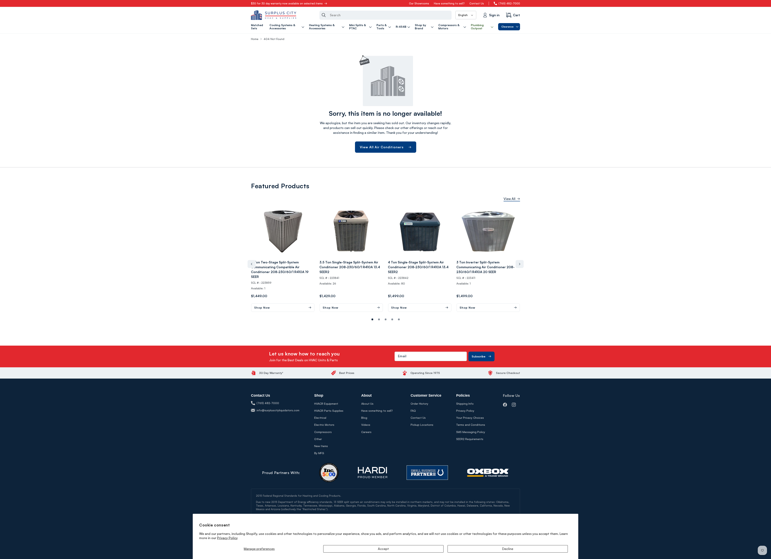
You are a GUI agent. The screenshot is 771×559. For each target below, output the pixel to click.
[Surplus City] (273, 15)
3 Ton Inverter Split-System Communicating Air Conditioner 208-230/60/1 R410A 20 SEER (485, 267)
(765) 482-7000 (509, 3)
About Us (367, 403)
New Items (321, 446)
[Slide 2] (386, 319)
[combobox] (385, 15)
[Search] (323, 15)
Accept (383, 549)
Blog (364, 417)
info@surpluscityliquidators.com (278, 410)
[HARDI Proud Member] (372, 472)
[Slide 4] (399, 319)
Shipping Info (465, 403)
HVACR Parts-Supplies (328, 410)
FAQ (413, 410)
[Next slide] (520, 264)
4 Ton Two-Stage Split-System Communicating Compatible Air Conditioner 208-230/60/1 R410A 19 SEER (280, 269)
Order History (419, 403)
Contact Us (476, 3)
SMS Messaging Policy (470, 432)
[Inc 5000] (329, 472)
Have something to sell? (449, 3)
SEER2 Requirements (469, 439)
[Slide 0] (372, 319)
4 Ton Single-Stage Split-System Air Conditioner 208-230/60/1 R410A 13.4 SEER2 (418, 267)
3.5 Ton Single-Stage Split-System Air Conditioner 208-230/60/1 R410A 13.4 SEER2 (349, 267)
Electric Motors (324, 424)
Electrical (320, 417)
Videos (365, 424)
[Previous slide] (252, 264)
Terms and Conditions (470, 424)
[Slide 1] (379, 319)
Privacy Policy (227, 538)
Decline (507, 549)
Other (318, 439)
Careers (366, 432)
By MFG (319, 453)
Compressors (323, 432)
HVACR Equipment (326, 403)
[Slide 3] (392, 319)
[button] (287, 27)
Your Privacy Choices (470, 417)
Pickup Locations (422, 424)
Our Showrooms (419, 3)
